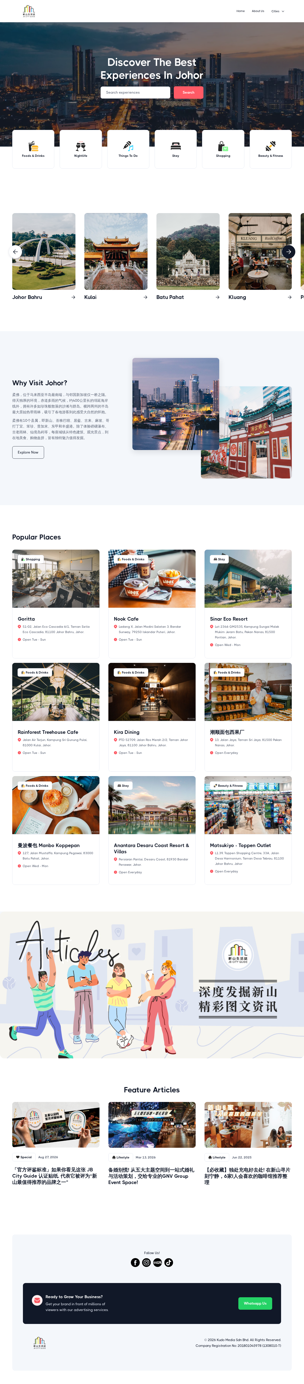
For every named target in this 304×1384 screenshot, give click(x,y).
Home (241, 11)
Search (189, 92)
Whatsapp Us (255, 1303)
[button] (278, 11)
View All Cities (274, 203)
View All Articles (152, 1203)
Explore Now (28, 452)
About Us (258, 11)
